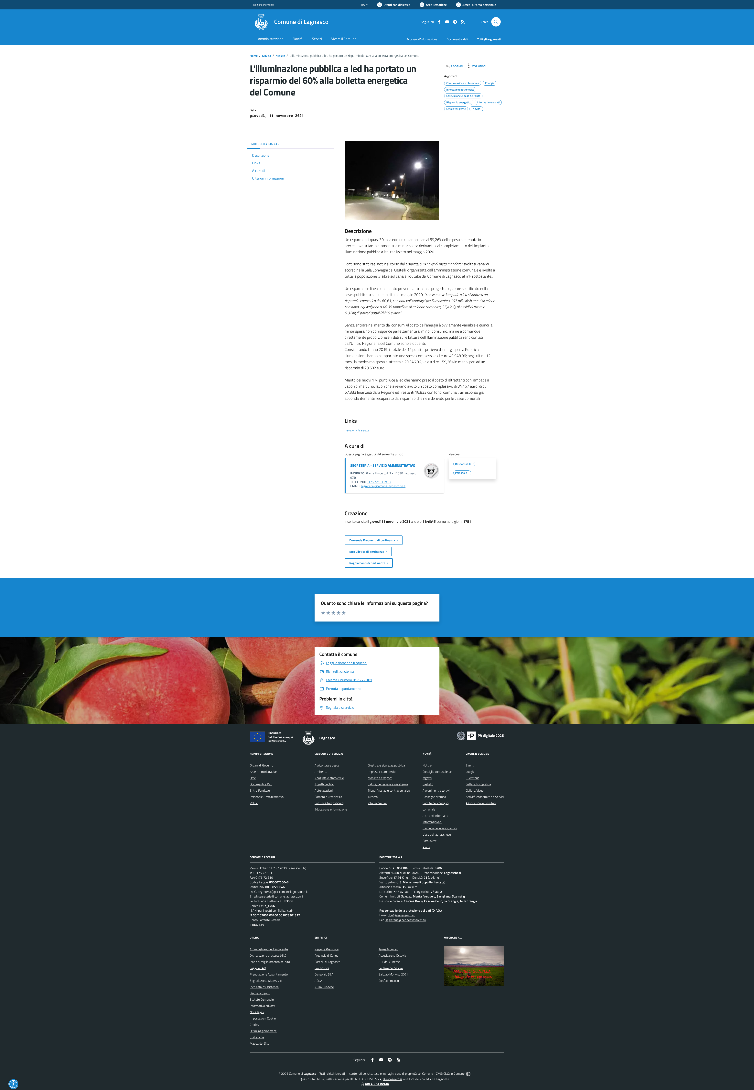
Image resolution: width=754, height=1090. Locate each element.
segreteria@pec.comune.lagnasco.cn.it (283, 891)
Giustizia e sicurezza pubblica (386, 765)
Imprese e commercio (381, 771)
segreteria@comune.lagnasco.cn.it (383, 486)
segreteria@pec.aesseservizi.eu (405, 920)
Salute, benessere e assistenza (388, 784)
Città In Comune (454, 1073)
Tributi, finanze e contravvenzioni (389, 790)
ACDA (318, 980)
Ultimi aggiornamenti (263, 1031)
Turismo (373, 796)
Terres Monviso (388, 949)
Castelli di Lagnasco (327, 961)
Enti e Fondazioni (261, 790)
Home (254, 55)
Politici (254, 803)
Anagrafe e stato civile (329, 778)
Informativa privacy (262, 1005)
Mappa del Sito (259, 1043)
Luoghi (470, 771)
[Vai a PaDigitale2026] (480, 735)
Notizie (280, 55)
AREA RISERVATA (377, 1084)
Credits (254, 1024)
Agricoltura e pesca (327, 765)
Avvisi (426, 847)
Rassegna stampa (434, 796)
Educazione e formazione (331, 809)
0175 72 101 (263, 872)
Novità (266, 55)
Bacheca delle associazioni (440, 828)
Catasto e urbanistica (328, 796)
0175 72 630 (264, 877)
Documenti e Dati (261, 784)
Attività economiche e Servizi (485, 796)
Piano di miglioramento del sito (270, 961)
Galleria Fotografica (478, 784)
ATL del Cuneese (389, 961)
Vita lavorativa (377, 803)
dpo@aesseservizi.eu (401, 915)
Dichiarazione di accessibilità (268, 955)
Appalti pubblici (324, 784)
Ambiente (321, 771)
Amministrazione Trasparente (269, 949)
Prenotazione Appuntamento (269, 974)
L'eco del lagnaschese (437, 834)
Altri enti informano (435, 815)
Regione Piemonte (263, 5)
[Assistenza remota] (468, 1073)
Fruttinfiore (322, 968)
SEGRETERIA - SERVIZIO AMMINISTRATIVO (382, 465)
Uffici (253, 778)
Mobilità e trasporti (380, 778)
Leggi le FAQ (258, 968)
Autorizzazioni (324, 790)
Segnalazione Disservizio (266, 980)
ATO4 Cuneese (324, 987)
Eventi (470, 765)
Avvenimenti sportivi (436, 790)
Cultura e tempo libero (329, 803)
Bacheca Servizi (260, 993)
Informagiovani (432, 822)
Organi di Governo (261, 765)
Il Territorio (472, 778)
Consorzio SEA (324, 974)
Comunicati (430, 840)
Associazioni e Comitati (481, 803)
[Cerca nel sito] (496, 22)
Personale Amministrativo (267, 796)
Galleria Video (474, 790)
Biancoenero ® (392, 1079)
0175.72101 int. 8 (379, 481)
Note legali (257, 1012)
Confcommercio (389, 980)
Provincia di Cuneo (326, 955)
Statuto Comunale (262, 999)
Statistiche (257, 1037)
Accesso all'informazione (421, 39)
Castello (428, 784)
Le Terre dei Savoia (391, 968)
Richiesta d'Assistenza (264, 987)
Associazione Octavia (392, 955)
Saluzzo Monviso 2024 (393, 974)
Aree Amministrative (263, 771)
